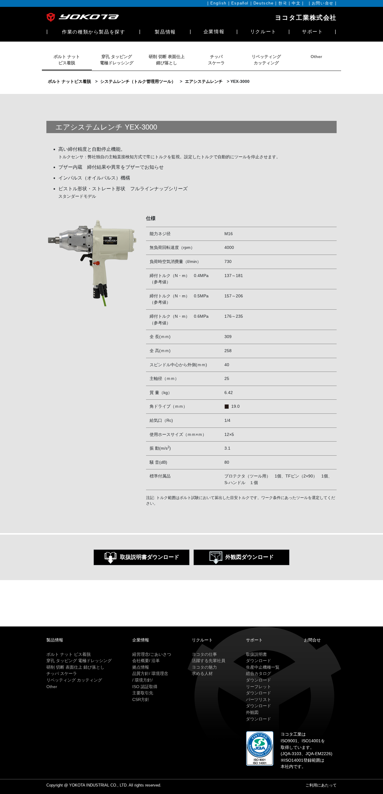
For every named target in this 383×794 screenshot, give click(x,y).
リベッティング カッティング (74, 680)
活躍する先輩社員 (208, 660)
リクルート (263, 31)
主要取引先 (142, 692)
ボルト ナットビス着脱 (69, 81)
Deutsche (263, 3)
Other (316, 56)
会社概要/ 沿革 (146, 660)
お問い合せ (323, 3)
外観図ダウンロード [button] (249, 557)
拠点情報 (140, 667)
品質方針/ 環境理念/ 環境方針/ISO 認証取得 (150, 680)
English (218, 3)
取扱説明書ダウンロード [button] (149, 557)
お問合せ (312, 640)
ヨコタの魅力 (204, 667)
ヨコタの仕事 (204, 654)
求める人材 (202, 673)
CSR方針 (140, 699)
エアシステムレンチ (204, 81)
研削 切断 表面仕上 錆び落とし (75, 667)
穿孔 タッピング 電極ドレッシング (79, 660)
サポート (312, 31)
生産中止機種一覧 (262, 667)
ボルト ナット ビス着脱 (68, 654)
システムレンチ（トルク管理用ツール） (138, 81)
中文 (296, 3)
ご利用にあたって (321, 785)
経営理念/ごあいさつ (151, 654)
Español (240, 3)
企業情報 (213, 31)
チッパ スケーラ (61, 673)
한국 (282, 3)
